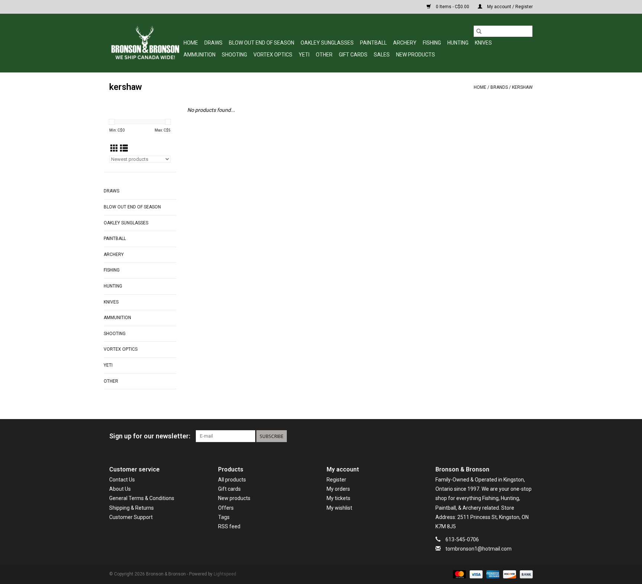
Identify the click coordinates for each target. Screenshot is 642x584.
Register (336, 480)
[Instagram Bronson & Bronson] (527, 436)
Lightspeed (225, 574)
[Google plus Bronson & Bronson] (514, 436)
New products (234, 498)
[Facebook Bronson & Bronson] (501, 436)
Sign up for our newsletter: (149, 436)
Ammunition (199, 55)
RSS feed (229, 526)
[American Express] (492, 574)
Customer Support (131, 517)
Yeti (304, 55)
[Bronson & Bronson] (145, 43)
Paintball (373, 43)
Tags (224, 517)
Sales (382, 55)
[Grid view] (114, 148)
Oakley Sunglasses (327, 43)
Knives (483, 43)
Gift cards (353, 55)
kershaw (522, 87)
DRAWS (213, 43)
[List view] (124, 148)
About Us (120, 489)
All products (232, 480)
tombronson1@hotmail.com (478, 549)
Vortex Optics (272, 55)
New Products (415, 55)
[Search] (478, 31)
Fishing (432, 43)
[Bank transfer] (525, 574)
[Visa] (475, 574)
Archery (404, 43)
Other (324, 55)
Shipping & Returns (131, 508)
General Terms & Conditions (141, 498)
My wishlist (339, 508)
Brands (499, 87)
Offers (226, 508)
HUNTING (457, 43)
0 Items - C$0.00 (452, 6)
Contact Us (122, 480)
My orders (338, 489)
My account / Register (509, 6)
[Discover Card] (508, 574)
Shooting (234, 55)
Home (191, 43)
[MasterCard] (458, 574)
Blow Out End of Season (261, 43)
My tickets (338, 498)
